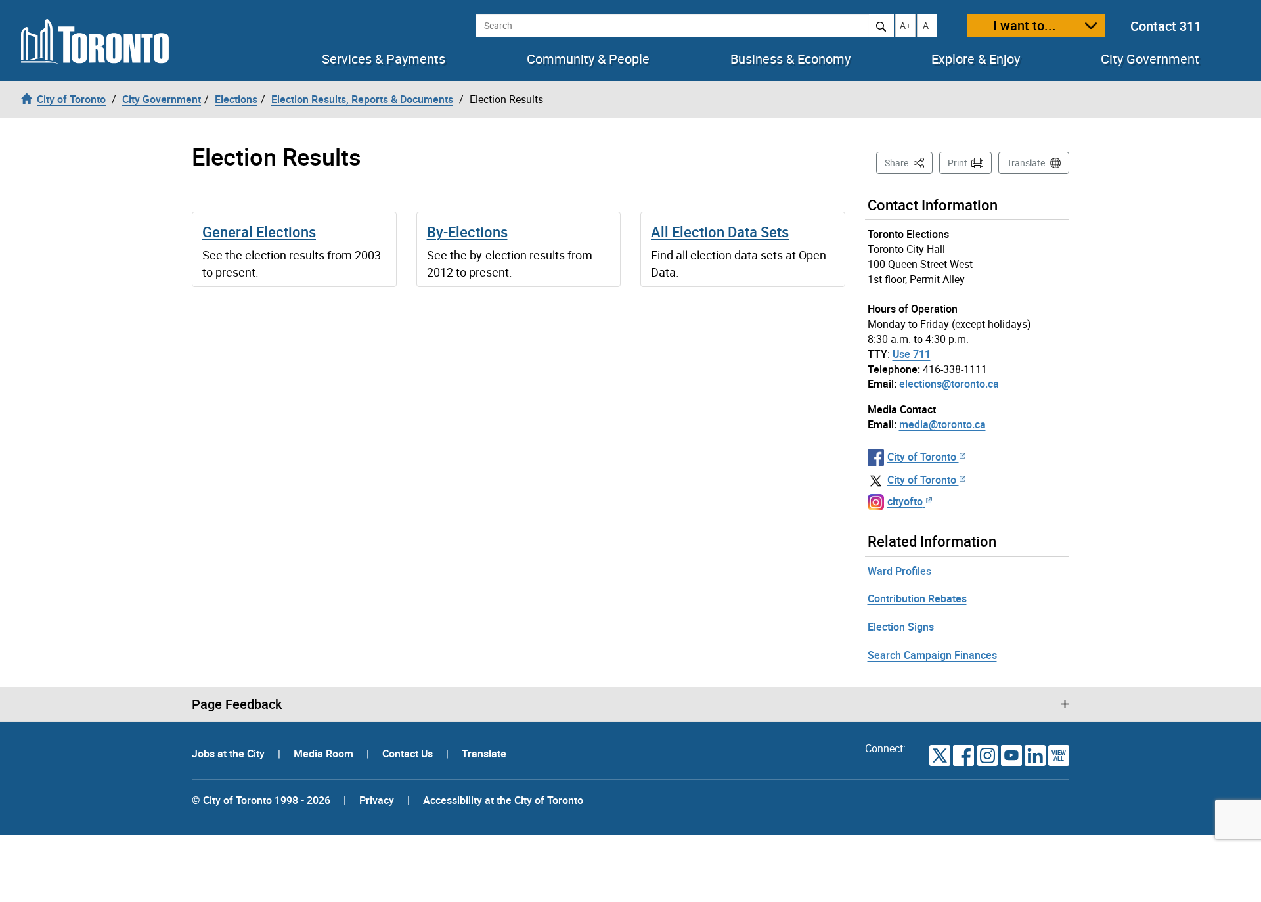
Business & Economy (790, 59)
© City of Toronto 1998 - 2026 (261, 800)
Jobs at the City (229, 753)
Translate (1026, 162)
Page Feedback (237, 704)
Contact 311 (1165, 26)
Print (957, 162)
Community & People (588, 59)
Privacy (376, 800)
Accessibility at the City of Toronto (503, 800)
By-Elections (467, 231)
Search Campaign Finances (932, 655)
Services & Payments (383, 59)
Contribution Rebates (917, 598)
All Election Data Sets (720, 231)
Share (909, 162)
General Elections (259, 231)
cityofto (905, 501)
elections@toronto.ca (949, 383)
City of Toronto (921, 456)
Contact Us (408, 753)
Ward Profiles (899, 571)
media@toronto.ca (942, 424)
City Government (1150, 59)
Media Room (325, 753)
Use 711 (912, 354)
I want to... (1024, 25)
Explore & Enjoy (975, 59)
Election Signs (901, 627)
